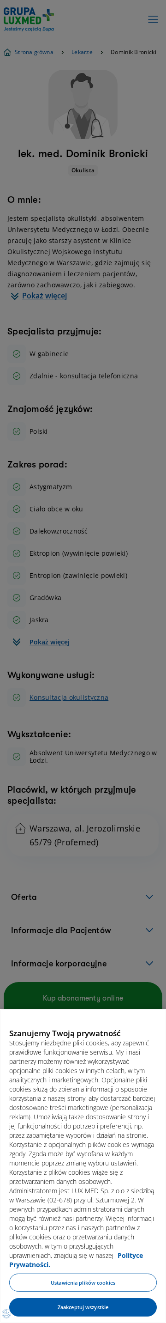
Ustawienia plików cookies (83, 1282)
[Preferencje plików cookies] (6, 1313)
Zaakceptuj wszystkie (83, 1307)
